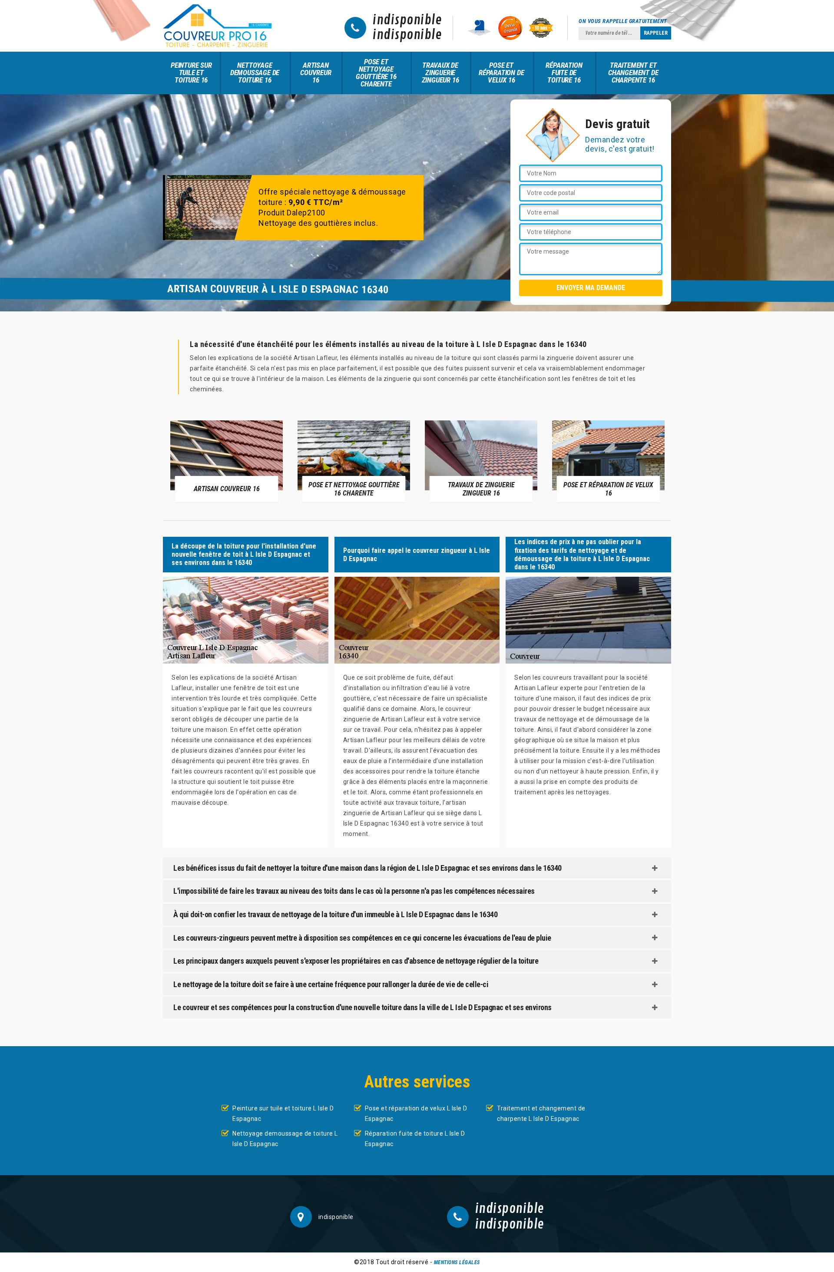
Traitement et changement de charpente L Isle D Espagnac (541, 1113)
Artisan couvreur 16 (315, 72)
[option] (226, 461)
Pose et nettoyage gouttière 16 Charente (376, 72)
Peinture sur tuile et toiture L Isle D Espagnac (283, 1113)
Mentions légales (457, 1262)
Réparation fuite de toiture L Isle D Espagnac (415, 1138)
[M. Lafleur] (217, 25)
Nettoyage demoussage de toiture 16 (254, 72)
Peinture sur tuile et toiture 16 (191, 72)
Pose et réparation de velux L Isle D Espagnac (416, 1113)
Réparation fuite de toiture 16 (564, 72)
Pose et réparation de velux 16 (501, 72)
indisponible (407, 20)
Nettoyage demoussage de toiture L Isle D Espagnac (285, 1138)
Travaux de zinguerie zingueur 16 (440, 72)
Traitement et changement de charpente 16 (633, 72)
